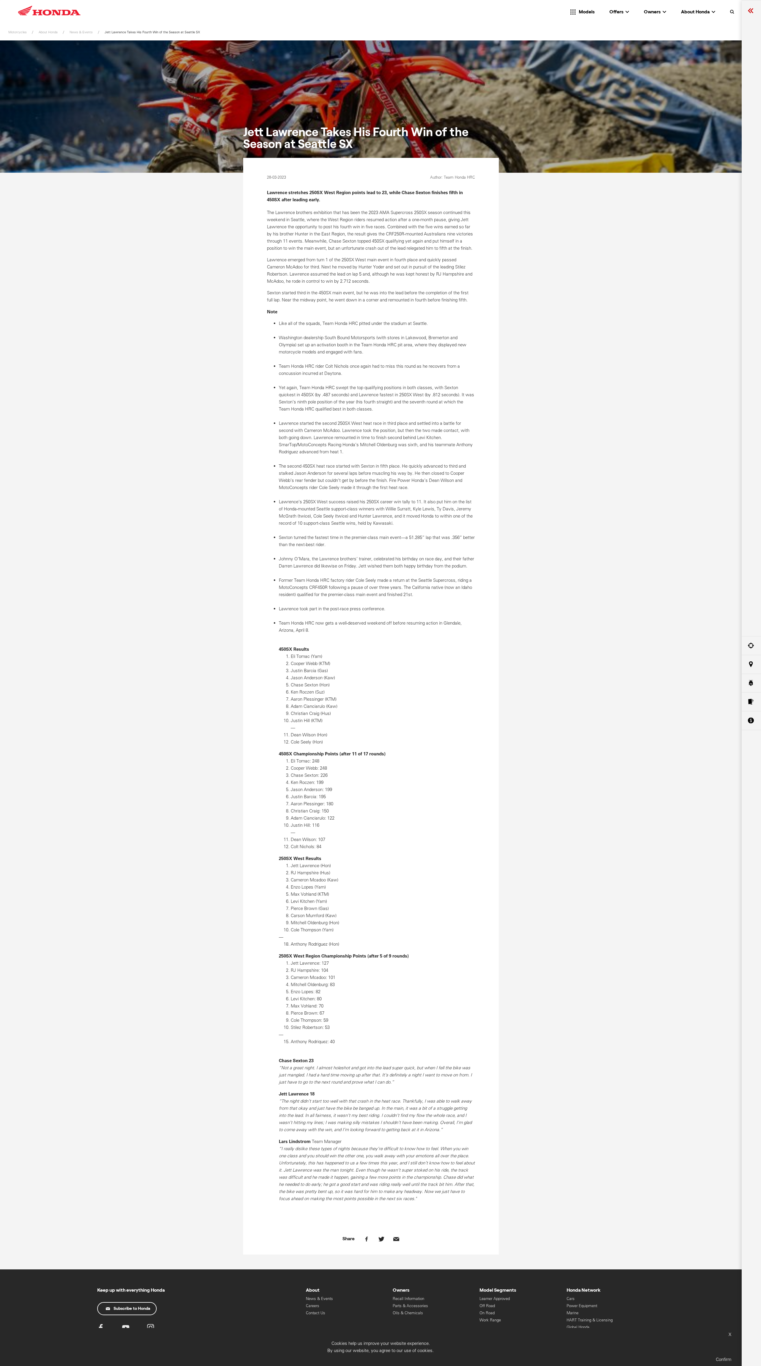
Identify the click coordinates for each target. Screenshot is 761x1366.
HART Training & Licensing (590, 1320)
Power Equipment (582, 1305)
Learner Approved (494, 1298)
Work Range (490, 1320)
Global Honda (578, 1327)
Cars (571, 1298)
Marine (572, 1312)
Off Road (487, 1305)
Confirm (723, 1359)
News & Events (319, 1298)
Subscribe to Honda (132, 1309)
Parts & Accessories (410, 1305)
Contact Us (315, 1312)
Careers (312, 1305)
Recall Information (408, 1298)
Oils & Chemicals (408, 1312)
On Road (487, 1312)
